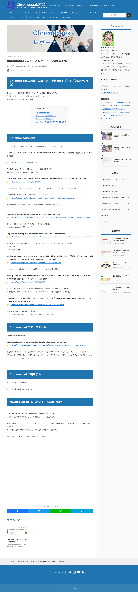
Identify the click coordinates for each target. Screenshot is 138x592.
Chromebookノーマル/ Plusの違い (120, 264)
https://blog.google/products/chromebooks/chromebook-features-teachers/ (42, 198)
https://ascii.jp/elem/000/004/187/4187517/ (28, 282)
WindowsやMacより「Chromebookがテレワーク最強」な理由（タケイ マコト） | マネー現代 (115, 115)
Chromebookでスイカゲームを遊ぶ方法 (121, 276)
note (31, 17)
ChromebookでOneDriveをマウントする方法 (121, 251)
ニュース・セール (23, 13)
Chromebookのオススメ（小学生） (122, 148)
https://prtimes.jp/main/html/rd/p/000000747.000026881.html (36, 263)
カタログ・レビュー (78, 13)
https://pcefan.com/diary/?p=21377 (25, 162)
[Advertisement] (65, 472)
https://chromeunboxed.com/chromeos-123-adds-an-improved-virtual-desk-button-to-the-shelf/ (51, 217)
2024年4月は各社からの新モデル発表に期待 (51, 122)
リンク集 (93, 13)
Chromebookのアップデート (46, 116)
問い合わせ (54, 17)
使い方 (53, 13)
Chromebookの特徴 (126, 267)
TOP (10, 13)
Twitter (21, 17)
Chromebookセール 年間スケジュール (17, 540)
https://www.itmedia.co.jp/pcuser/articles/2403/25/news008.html (37, 305)
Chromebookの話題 (43, 113)
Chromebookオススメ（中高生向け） (122, 160)
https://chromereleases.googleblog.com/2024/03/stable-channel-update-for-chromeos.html (49, 345)
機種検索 (64, 13)
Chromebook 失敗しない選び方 (122, 136)
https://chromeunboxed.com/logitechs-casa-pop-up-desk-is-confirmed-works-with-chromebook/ (51, 237)
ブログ (11, 17)
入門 (35, 13)
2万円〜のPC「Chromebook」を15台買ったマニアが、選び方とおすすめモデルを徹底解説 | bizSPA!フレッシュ (116, 105)
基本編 (122, 243)
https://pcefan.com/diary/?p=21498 (25, 182)
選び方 (44, 13)
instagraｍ (41, 17)
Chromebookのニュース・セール (126, 292)
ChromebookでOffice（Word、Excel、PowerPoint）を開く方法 (121, 240)
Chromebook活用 (125, 280)
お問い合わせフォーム (110, 93)
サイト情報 (66, 17)
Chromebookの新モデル (44, 119)
